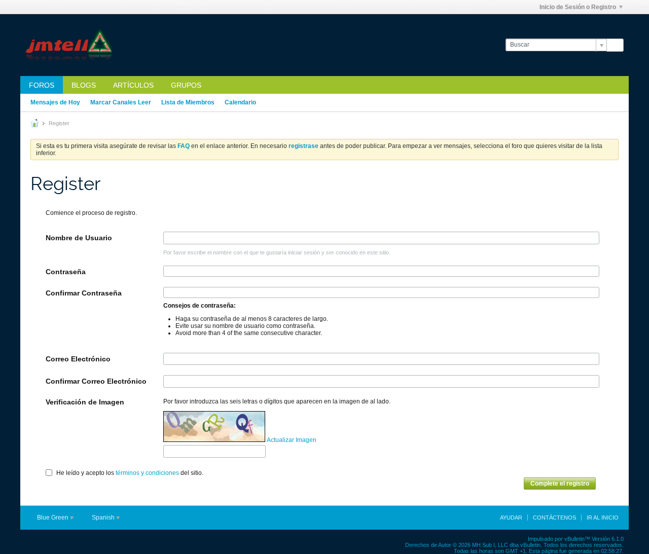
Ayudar (511, 517)
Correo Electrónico (78, 359)
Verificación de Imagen (85, 402)
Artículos (133, 85)
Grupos (186, 85)
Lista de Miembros (187, 102)
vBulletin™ (577, 539)
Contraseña (66, 272)
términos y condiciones (147, 472)
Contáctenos (554, 517)
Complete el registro (559, 483)
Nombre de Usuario (79, 238)
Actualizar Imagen (291, 440)
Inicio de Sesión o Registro (577, 7)
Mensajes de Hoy (55, 102)
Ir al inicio (603, 517)
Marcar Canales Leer (120, 102)
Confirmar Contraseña (84, 293)
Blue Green (53, 517)
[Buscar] (615, 45)
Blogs (83, 85)
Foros (41, 85)
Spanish (104, 517)
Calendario (240, 102)
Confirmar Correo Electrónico (96, 381)
